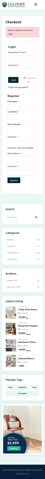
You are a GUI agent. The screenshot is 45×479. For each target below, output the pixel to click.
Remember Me (31, 80)
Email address (15, 153)
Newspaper (22, 393)
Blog (10, 387)
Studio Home (23, 307)
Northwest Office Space (26, 342)
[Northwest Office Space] (11, 345)
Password (13, 65)
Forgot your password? (18, 87)
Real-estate (23, 259)
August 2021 (23, 280)
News (34, 387)
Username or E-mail (17, 52)
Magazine (22, 387)
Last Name (13, 112)
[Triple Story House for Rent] (11, 312)
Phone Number (14, 124)
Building (23, 240)
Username (13, 137)
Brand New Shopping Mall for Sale (28, 326)
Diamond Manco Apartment (26, 358)
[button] (36, 4)
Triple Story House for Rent (27, 309)
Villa (20, 356)
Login (13, 80)
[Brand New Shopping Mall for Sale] (11, 329)
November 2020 (23, 287)
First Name (13, 101)
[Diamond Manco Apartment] (11, 361)
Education (23, 246)
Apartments (23, 323)
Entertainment (23, 253)
